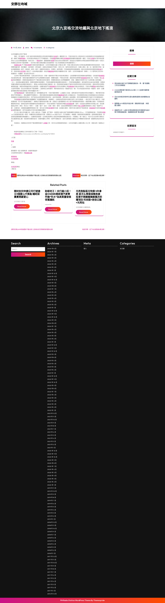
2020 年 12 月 (52, 451)
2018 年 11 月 (51, 525)
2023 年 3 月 (51, 367)
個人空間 (81, 106)
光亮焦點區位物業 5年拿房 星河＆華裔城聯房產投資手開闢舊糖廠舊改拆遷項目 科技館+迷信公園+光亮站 (89, 197)
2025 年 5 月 (51, 295)
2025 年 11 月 (52, 276)
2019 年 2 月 (51, 516)
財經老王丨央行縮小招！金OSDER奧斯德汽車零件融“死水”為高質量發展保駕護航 (58, 195)
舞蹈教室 (61, 95)
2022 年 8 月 (51, 388)
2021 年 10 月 (52, 420)
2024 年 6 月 (51, 329)
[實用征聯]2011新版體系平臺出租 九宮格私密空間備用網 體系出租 (32, 229)
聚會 (38, 61)
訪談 (55, 56)
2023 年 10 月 (52, 351)
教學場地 (22, 58)
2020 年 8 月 (52, 463)
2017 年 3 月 (51, 584)
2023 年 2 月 (51, 370)
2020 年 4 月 (52, 475)
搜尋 (132, 50)
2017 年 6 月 (51, 575)
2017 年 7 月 (51, 572)
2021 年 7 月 (51, 429)
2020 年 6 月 (52, 469)
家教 (52, 61)
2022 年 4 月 (51, 401)
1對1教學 (28, 65)
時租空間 (17, 134)
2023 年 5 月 (51, 360)
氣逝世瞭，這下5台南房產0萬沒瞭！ (94, 229)
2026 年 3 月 (51, 264)
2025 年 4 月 (51, 298)
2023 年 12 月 (52, 345)
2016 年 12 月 (52, 594)
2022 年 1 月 (51, 410)
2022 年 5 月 (51, 398)
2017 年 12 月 (52, 556)
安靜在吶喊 (19, 4)
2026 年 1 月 (51, 270)
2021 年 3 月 (51, 441)
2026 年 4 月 (51, 261)
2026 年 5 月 (51, 258)
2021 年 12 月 (52, 413)
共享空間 (22, 71)
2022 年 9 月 (51, 385)
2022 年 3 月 (51, 404)
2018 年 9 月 (51, 531)
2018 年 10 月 (52, 528)
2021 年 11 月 (51, 416)
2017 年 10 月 (52, 563)
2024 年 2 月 (51, 339)
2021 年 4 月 (51, 438)
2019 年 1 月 (51, 519)
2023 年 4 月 (51, 364)
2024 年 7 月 (51, 326)
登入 (85, 248)
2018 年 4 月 (51, 544)
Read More (21, 206)
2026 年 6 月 (51, 255)
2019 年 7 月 (51, 500)
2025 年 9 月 (51, 283)
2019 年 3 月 (51, 513)
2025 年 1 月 (51, 308)
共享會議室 (66, 58)
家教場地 (71, 86)
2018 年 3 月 (51, 547)
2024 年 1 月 (51, 342)
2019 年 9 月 (51, 494)
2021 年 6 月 (51, 432)
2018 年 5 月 (51, 541)
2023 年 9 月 (51, 354)
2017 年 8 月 (51, 569)
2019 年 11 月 (51, 488)
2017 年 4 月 (51, 581)
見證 (12, 141)
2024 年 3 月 (51, 336)
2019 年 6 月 (51, 504)
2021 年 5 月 (51, 435)
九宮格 (92, 58)
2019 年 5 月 (51, 507)
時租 (54, 58)
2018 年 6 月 (51, 538)
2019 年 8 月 (51, 497)
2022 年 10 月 (52, 382)
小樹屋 (45, 123)
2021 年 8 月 (51, 426)
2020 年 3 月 (51, 479)
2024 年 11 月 (52, 314)
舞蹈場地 (51, 71)
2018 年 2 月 (51, 550)
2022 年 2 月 (51, 407)
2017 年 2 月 (51, 587)
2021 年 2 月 (51, 444)
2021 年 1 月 (51, 448)
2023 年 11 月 (52, 348)
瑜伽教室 (101, 76)
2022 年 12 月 (52, 376)
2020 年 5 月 (52, 472)
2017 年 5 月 (51, 578)
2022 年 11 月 (52, 379)
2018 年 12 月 (52, 522)
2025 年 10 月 (52, 280)
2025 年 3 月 (51, 301)
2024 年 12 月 (52, 311)
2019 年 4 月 (51, 510)
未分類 (122, 248)
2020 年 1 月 (51, 485)
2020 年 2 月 (52, 482)
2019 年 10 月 (52, 491)
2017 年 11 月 (51, 560)
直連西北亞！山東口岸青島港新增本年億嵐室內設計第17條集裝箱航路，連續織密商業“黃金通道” (132, 111)
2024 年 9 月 (51, 320)
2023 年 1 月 (51, 373)
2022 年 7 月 (51, 392)
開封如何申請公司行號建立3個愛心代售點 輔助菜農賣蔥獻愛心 (27, 194)
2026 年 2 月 (51, 267)
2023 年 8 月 (51, 357)
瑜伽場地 (84, 78)
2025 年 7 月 (51, 289)
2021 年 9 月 (51, 423)
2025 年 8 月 (51, 286)
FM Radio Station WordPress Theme (75, 600)
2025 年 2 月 (51, 304)
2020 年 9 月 (52, 460)
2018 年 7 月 (51, 535)
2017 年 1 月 (51, 591)
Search (28, 254)
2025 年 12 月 (52, 273)
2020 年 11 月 (52, 454)
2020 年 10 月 (52, 457)
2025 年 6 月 (51, 292)
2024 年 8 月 (51, 323)
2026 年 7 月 (51, 252)
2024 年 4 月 (51, 332)
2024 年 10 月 (52, 317)
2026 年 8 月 (51, 248)
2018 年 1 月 (51, 553)
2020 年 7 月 (52, 466)
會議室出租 (17, 65)
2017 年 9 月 (51, 566)
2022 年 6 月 (51, 395)
